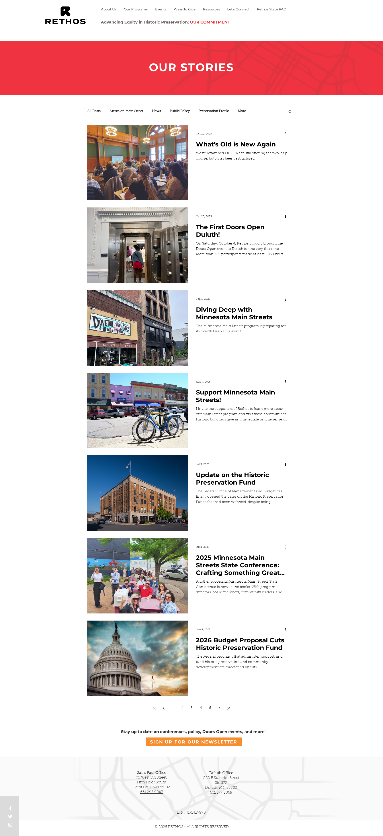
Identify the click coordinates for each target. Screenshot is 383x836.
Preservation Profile (214, 111)
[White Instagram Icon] (10, 825)
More (242, 111)
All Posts (94, 111)
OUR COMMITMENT (210, 22)
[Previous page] (164, 708)
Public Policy (180, 111)
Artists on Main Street (126, 111)
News (156, 111)
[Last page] (229, 708)
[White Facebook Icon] (10, 808)
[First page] (154, 708)
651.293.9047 (151, 792)
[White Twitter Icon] (10, 816)
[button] (290, 112)
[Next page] (219, 708)
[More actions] (287, 133)
